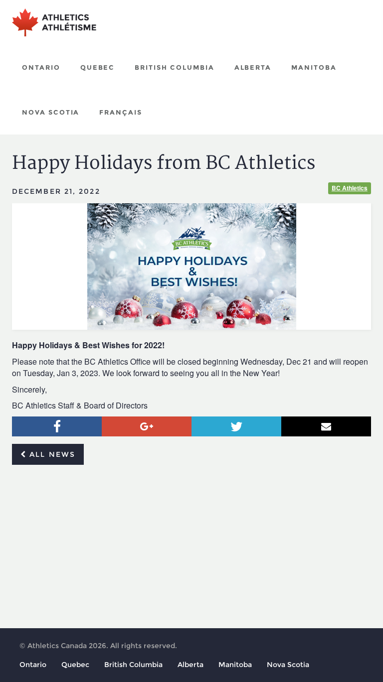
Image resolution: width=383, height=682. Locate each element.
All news (50, 454)
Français (120, 112)
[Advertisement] (191, 547)
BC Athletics (350, 187)
